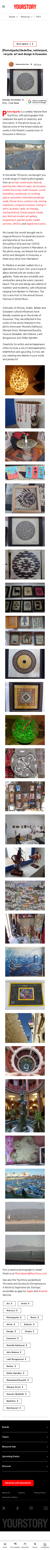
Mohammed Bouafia (16, 1380)
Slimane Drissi (14, 1387)
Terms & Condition (10, 1497)
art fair (15, 182)
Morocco (11, 1310)
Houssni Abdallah (15, 1394)
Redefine (11, 1401)
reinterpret (12, 1408)
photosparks (13, 1317)
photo (34, 1317)
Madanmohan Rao (22, 64)
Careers (21, 1492)
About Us (6, 1492)
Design (10, 1331)
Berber (10, 1366)
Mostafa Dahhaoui (16, 1345)
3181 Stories (37, 64)
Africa (10, 1324)
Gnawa (28, 1331)
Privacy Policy (39, 1492)
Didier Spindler (14, 1373)
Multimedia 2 (24, 44)
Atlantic (28, 1324)
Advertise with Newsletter (18, 1483)
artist (24, 1303)
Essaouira (11, 1338)
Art (8, 1303)
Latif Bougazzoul (15, 1359)
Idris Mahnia (13, 1352)
